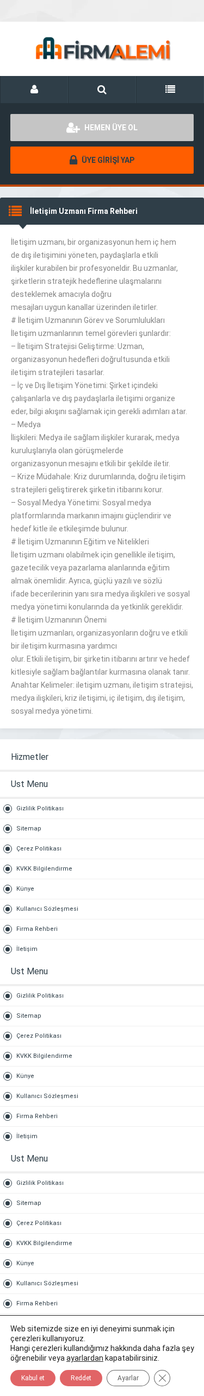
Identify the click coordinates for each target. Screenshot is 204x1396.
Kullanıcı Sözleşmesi (47, 908)
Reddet (81, 1378)
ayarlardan (84, 1358)
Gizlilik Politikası (40, 808)
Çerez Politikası (38, 848)
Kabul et (33, 1378)
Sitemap (28, 828)
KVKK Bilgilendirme (44, 868)
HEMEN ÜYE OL (110, 127)
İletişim (27, 949)
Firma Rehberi (37, 928)
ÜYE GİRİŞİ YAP (107, 160)
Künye (25, 888)
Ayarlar (128, 1378)
